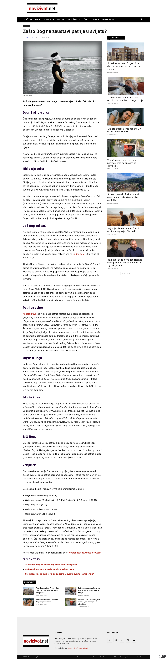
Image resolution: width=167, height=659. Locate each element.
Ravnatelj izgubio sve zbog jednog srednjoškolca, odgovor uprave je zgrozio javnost (124, 262)
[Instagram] (115, 640)
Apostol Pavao (30, 314)
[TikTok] (122, 640)
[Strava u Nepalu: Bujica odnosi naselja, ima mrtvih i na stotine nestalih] (125, 182)
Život (86, 19)
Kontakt (95, 657)
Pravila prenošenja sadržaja (109, 657)
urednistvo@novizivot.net (78, 648)
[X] (128, 640)
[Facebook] (109, 640)
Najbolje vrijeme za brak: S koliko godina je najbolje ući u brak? (124, 230)
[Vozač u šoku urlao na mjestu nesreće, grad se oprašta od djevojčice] (70, 602)
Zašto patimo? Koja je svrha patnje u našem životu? (50, 569)
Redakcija (30, 38)
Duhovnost (49, 19)
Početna (28, 19)
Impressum (87, 657)
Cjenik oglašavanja (126, 657)
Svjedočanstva (74, 19)
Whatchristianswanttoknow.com (85, 552)
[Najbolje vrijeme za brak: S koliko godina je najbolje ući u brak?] (125, 217)
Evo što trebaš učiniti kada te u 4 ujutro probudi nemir (124, 130)
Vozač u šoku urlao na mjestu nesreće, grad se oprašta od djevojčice (89, 602)
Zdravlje (95, 19)
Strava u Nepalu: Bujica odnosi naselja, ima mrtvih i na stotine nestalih (123, 197)
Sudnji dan (78, 254)
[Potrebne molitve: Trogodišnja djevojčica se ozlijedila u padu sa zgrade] (28, 591)
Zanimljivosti (108, 19)
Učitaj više (125, 273)
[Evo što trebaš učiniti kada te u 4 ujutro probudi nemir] (28, 602)
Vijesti (38, 19)
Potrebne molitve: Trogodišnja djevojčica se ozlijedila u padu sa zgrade (47, 590)
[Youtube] (134, 640)
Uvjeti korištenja (139, 657)
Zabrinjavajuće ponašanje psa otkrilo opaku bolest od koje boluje (89, 590)
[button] (141, 19)
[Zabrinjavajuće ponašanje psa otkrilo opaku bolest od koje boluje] (70, 591)
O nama (79, 657)
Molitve (60, 19)
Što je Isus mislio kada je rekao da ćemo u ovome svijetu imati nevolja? (60, 574)
